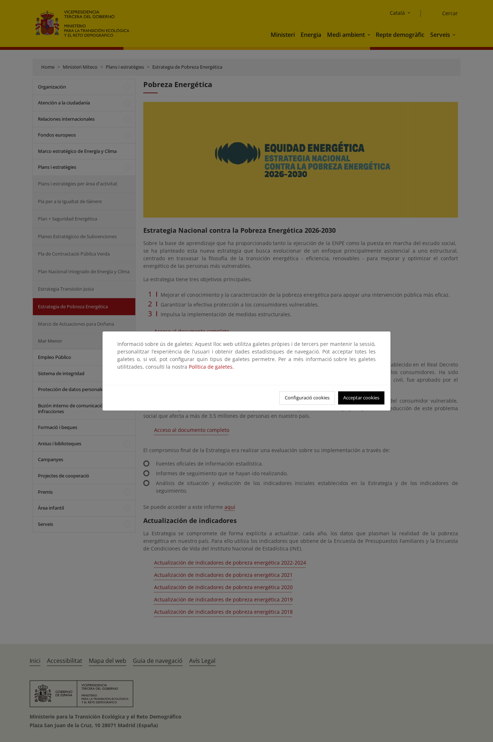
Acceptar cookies (361, 397)
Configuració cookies (307, 397)
